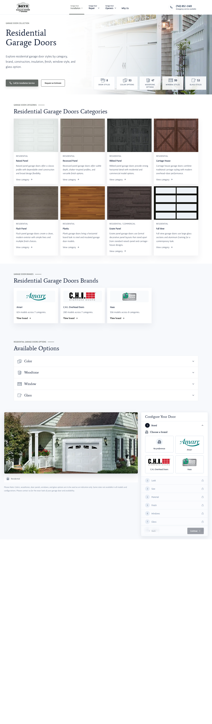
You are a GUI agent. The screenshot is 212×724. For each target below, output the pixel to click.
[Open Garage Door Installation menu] (82, 7)
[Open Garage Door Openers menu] (115, 7)
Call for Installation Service (24, 83)
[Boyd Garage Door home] (23, 7)
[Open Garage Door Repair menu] (98, 7)
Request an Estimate (53, 83)
